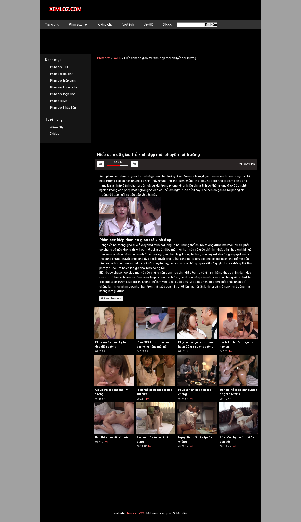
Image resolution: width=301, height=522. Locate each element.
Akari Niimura (112, 298)
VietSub (128, 24)
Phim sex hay (78, 24)
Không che (105, 24)
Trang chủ (52, 24)
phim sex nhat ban (133, 286)
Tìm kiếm (210, 24)
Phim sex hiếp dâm (63, 80)
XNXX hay (56, 127)
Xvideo (54, 133)
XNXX (167, 24)
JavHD (148, 24)
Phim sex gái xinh (61, 74)
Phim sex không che (63, 87)
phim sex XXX (135, 513)
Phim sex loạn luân (62, 94)
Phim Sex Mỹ (58, 101)
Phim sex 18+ (59, 67)
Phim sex (103, 58)
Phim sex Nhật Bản (63, 107)
